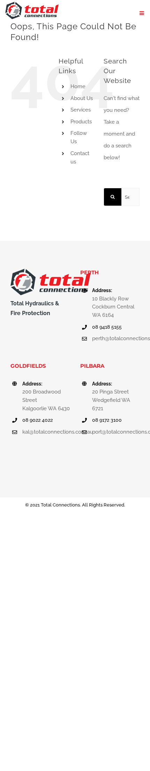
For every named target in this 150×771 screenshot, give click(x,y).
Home (77, 86)
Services (80, 110)
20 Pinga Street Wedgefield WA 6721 (111, 400)
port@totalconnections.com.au (116, 432)
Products (81, 122)
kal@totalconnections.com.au (46, 432)
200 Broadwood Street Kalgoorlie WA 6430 (46, 400)
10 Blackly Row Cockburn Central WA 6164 (113, 307)
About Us (81, 98)
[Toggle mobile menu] (142, 13)
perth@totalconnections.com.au (116, 338)
